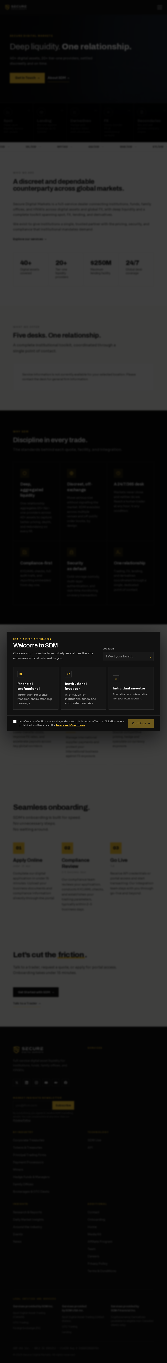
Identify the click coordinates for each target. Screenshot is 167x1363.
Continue (141, 723)
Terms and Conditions (70, 725)
